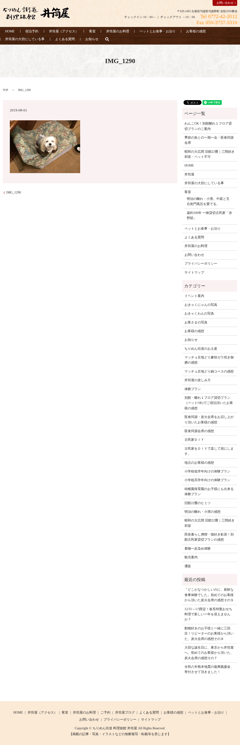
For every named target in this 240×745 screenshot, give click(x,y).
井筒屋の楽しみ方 (197, 380)
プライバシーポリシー (200, 263)
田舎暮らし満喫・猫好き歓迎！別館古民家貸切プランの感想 (209, 537)
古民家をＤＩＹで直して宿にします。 (209, 451)
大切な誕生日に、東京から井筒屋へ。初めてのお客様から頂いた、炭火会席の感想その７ (209, 653)
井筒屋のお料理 (117, 31)
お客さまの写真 (195, 322)
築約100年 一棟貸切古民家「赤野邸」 (209, 215)
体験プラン (192, 389)
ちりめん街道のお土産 (200, 348)
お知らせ (91, 39)
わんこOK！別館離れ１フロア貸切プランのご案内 (208, 126)
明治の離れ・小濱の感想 (202, 511)
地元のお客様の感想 (199, 462)
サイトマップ (194, 272)
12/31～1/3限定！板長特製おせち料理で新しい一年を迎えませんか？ (208, 614)
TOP (5, 90)
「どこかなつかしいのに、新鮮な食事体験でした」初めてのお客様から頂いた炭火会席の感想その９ (209, 595)
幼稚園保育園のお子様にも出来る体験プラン (209, 491)
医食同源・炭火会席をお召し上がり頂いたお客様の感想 (209, 419)
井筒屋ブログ (125, 712)
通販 (187, 566)
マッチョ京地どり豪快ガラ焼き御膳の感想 (209, 360)
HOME (10, 31)
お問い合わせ (225, 2)
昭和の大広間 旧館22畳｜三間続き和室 (209, 523)
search (107, 39)
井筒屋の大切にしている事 (25, 39)
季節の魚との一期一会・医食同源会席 (209, 140)
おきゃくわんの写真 (199, 313)
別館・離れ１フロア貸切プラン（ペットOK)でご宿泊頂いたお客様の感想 (208, 403)
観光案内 (191, 557)
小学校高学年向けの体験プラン (207, 480)
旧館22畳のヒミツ (197, 503)
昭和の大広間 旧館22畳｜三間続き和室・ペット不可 (209, 154)
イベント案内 (194, 296)
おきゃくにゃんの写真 (200, 305)
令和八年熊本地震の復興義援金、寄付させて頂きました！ (209, 669)
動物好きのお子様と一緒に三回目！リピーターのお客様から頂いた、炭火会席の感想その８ (209, 634)
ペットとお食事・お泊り (157, 31)
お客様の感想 (196, 31)
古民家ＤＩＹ (194, 439)
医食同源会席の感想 (199, 431)
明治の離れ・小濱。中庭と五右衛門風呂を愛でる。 (208, 201)
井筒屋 (189, 174)
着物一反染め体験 (197, 548)
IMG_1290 (13, 192)
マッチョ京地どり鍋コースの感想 (209, 371)
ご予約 (105, 712)
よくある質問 (65, 39)
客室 (92, 31)
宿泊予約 (31, 31)
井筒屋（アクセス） (64, 31)
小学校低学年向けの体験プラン (207, 471)
